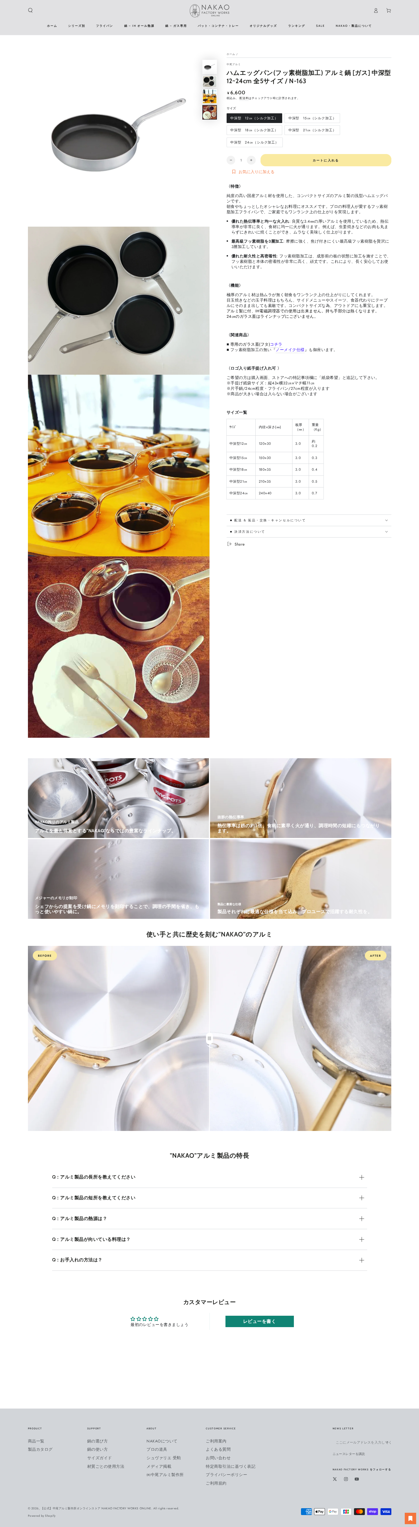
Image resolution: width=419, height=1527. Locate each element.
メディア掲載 (159, 1466)
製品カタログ (40, 1449)
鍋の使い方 (97, 1449)
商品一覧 (36, 1441)
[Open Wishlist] (410, 1518)
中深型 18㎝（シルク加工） (254, 131)
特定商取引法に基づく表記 (230, 1466)
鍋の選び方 (97, 1441)
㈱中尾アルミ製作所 (165, 1474)
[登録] (388, 1442)
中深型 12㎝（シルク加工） (254, 119)
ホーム (231, 54)
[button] (30, 10)
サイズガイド (99, 1458)
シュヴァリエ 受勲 (164, 1458)
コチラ (276, 344)
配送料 (244, 98)
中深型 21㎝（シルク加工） (312, 131)
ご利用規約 (216, 1483)
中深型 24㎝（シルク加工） (254, 143)
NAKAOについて (162, 1441)
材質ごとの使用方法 (106, 1466)
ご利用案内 (216, 1441)
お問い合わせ (218, 1458)
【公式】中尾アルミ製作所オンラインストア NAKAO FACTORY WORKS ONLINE (96, 1508)
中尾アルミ (234, 64)
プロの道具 (157, 1449)
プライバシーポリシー (226, 1474)
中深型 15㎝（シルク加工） (312, 119)
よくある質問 (218, 1449)
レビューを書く (259, 1321)
